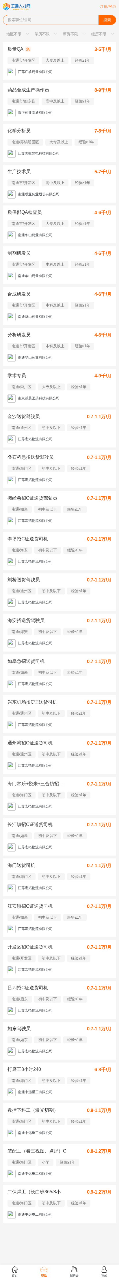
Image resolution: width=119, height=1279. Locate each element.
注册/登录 (108, 6)
